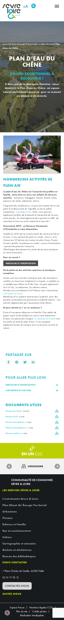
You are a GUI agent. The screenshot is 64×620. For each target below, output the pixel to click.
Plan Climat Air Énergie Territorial (24, 505)
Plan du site (21, 611)
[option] (32, 155)
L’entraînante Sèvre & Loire (20, 498)
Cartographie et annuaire (19, 543)
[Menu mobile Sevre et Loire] (57, 7)
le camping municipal (44, 318)
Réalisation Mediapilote (32, 615)
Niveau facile (15, 416)
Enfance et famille (14, 524)
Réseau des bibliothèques (19, 556)
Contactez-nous (17, 586)
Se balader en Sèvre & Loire (40, 43)
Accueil (5, 43)
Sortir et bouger (19, 43)
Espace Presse (17, 607)
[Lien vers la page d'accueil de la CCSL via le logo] (12, 10)
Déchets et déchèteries (17, 550)
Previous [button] (9, 466)
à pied (19, 211)
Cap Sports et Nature (18, 390)
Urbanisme (9, 511)
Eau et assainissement (16, 530)
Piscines (7, 518)
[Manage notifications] (7, 612)
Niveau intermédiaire (19, 422)
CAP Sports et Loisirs (13, 293)
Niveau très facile (18, 411)
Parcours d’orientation (21, 263)
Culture (7, 537)
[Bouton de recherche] (33, 6)
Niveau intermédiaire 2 (19, 427)
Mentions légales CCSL (41, 607)
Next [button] (57, 466)
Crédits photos (39, 611)
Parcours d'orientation (20, 384)
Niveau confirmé (16, 433)
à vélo (28, 211)
